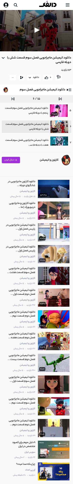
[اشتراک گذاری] (21, 77)
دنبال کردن (9, 160)
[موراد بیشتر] (12, 77)
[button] (36, 30)
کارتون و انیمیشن (49, 160)
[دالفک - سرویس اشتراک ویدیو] (50, 5)
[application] (36, 30)
